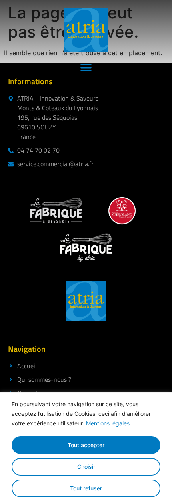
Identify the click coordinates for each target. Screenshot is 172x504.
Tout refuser (86, 488)
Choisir (86, 466)
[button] (86, 67)
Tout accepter (86, 445)
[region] (86, 448)
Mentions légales (108, 423)
